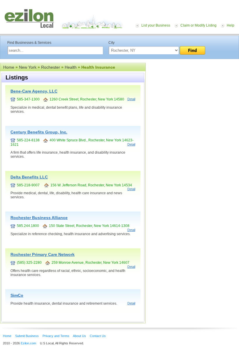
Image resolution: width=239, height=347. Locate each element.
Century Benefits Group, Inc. (38, 132)
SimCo (16, 295)
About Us (79, 336)
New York (27, 67)
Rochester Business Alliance (39, 217)
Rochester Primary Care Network (42, 254)
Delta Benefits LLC (29, 177)
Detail (131, 99)
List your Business (155, 25)
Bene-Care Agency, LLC (33, 91)
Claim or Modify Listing (198, 25)
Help (230, 25)
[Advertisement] (192, 98)
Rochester (50, 67)
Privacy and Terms (56, 336)
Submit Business (27, 336)
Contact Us (98, 336)
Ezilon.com (28, 343)
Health (71, 67)
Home (8, 67)
